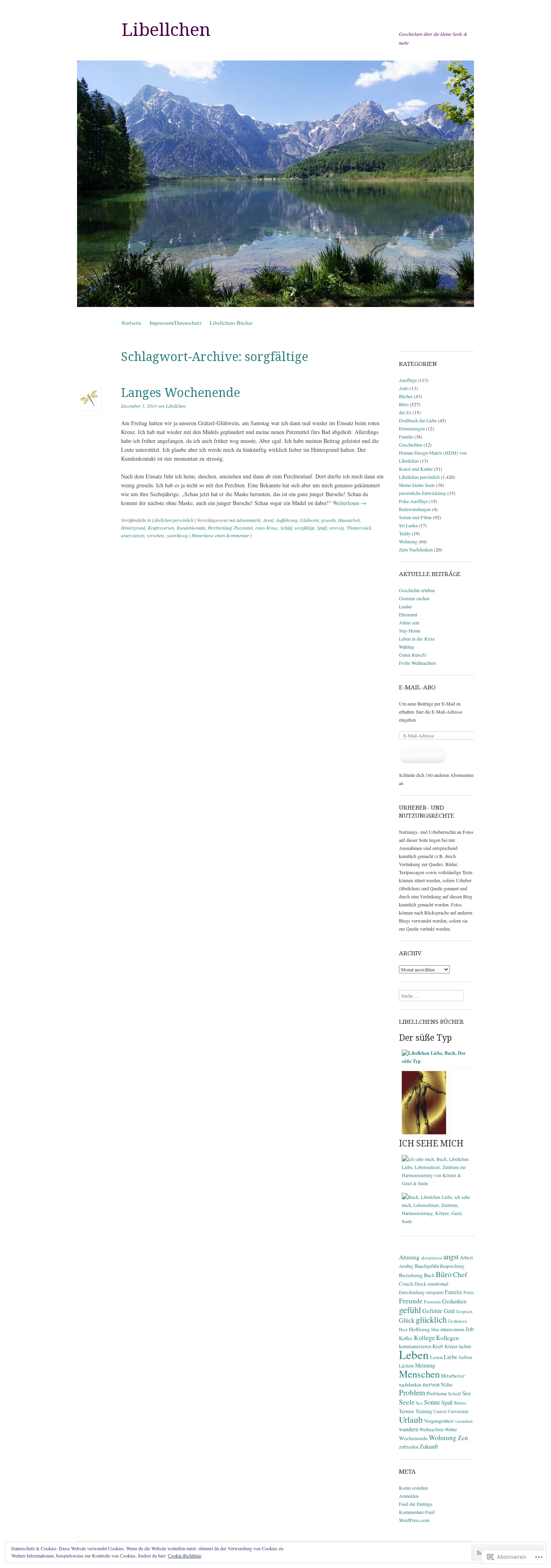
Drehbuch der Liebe (418, 420)
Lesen (436, 1357)
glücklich (431, 1319)
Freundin (432, 1302)
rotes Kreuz (266, 527)
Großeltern (457, 1321)
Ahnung (409, 1257)
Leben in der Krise (417, 638)
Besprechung (452, 1266)
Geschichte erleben (417, 590)
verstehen (464, 1421)
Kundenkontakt (191, 527)
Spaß (322, 527)
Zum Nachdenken (416, 549)
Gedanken (454, 1301)
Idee (435, 1329)
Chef (460, 1274)
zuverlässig (177, 535)
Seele (407, 1402)
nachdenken (410, 1384)
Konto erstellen (413, 1487)
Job (469, 1329)
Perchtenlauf (220, 527)
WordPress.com (414, 1520)
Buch (429, 1275)
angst (451, 1256)
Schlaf (286, 527)
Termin (406, 1411)
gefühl (410, 1309)
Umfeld (440, 1411)
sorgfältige (304, 527)
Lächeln (406, 1366)
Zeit (463, 1437)
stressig (336, 527)
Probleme (436, 1393)
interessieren (452, 1329)
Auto (404, 388)
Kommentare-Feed (416, 1512)
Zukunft (429, 1446)
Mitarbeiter (453, 1375)
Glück (407, 1320)
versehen (155, 535)
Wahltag (406, 646)
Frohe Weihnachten (417, 663)
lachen (465, 1346)
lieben (465, 1357)
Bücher (406, 396)
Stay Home (409, 630)
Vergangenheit (439, 1421)
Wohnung (408, 541)
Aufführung (287, 520)
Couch (406, 1283)
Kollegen (447, 1338)
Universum (458, 1411)
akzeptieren (431, 1258)
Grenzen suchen (414, 598)
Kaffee (406, 1338)
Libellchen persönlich (172, 520)
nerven (431, 1384)
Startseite (131, 322)
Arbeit (466, 1257)
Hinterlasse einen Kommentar (220, 535)
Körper (451, 1346)
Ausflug (406, 1266)
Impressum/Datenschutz (176, 322)
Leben (414, 1354)
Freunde (411, 1300)
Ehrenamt (408, 614)
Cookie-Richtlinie (184, 1555)
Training (423, 1411)
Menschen (419, 1373)
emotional (438, 1283)
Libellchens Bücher (231, 322)
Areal (268, 520)
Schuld (454, 1394)
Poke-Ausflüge (413, 501)
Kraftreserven (161, 527)
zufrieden (408, 1446)
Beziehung (411, 1275)
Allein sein (409, 622)
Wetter (451, 1429)
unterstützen (132, 535)
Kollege (424, 1337)
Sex (419, 1403)
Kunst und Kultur (416, 469)
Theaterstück (358, 527)
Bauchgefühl (427, 1266)
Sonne (432, 1402)
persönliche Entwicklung (422, 493)
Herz (403, 1329)
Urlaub (411, 1419)
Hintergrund (133, 527)
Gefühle (432, 1311)
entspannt (435, 1292)
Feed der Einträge (415, 1504)
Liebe (450, 1357)
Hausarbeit (349, 520)
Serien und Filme (415, 517)
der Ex (405, 412)
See (466, 1393)
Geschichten (410, 444)
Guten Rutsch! (413, 654)
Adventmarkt (248, 520)
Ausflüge (408, 380)
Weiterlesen (349, 503)
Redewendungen (415, 509)
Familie (406, 436)
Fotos (468, 1292)
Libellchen (166, 29)
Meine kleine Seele (417, 485)
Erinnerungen (412, 428)
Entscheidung (412, 1292)
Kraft (437, 1346)
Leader (405, 606)
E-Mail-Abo (417, 687)
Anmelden (409, 1496)
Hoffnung (419, 1329)
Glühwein (309, 520)
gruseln (328, 520)
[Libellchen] (275, 184)
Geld (449, 1311)
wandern (408, 1429)
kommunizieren (415, 1346)
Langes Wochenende (180, 393)
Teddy (405, 533)
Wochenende (413, 1438)
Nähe (447, 1384)
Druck (420, 1284)
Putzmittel (243, 527)
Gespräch (464, 1311)
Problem (412, 1392)
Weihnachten (432, 1429)
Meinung (425, 1365)
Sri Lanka (408, 525)
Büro (404, 404)
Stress (460, 1402)
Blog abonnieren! (422, 755)
